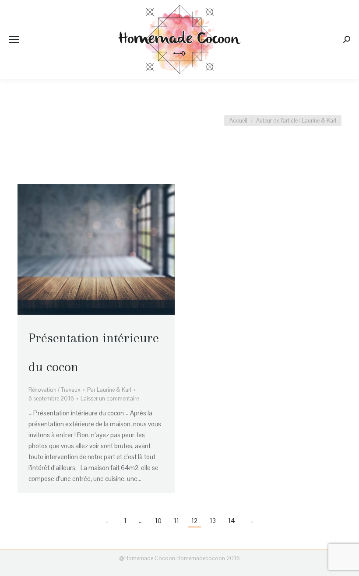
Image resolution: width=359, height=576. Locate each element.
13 (213, 520)
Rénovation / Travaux (54, 389)
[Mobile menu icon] (14, 39)
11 (176, 520)
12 (194, 520)
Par (109, 389)
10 (158, 520)
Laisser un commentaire (110, 398)
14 (231, 520)
